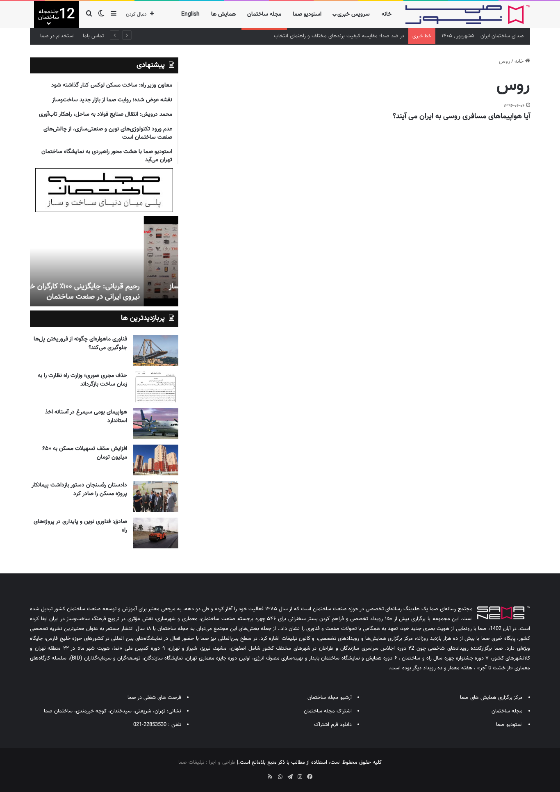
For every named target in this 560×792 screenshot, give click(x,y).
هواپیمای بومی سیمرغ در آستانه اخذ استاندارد (86, 416)
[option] (104, 261)
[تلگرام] (290, 777)
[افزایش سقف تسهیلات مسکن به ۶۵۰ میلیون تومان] (155, 460)
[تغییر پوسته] (101, 14)
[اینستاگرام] (300, 777)
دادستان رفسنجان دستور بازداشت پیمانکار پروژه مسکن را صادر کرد (79, 489)
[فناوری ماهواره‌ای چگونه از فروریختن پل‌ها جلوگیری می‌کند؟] (155, 350)
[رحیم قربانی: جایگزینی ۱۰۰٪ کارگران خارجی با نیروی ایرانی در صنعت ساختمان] (104, 261)
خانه (387, 14)
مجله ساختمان (264, 14)
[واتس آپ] (280, 777)
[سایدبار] (113, 14)
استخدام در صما (57, 36)
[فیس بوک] (309, 777)
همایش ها (223, 14)
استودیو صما (307, 14)
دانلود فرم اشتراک (333, 725)
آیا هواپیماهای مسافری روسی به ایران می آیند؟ (461, 116)
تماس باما (93, 36)
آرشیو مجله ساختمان (329, 698)
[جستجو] (89, 14)
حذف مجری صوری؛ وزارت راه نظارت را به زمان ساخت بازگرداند (82, 380)
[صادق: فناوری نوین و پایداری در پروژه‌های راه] (155, 533)
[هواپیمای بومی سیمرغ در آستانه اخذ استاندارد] (155, 423)
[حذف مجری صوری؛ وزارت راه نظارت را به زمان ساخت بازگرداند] (155, 387)
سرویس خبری (353, 14)
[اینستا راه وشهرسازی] (250, 774)
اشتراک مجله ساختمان (328, 711)
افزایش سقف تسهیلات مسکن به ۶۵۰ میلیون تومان (84, 453)
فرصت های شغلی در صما (154, 698)
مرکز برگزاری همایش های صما (491, 698)
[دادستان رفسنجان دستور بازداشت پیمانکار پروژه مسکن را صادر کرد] (155, 496)
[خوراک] (270, 777)
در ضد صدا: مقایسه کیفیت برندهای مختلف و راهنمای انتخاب (339, 36)
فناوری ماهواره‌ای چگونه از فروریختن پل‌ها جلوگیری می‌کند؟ (80, 343)
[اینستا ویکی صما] (260, 774)
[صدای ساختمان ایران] (467, 14)
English (190, 14)
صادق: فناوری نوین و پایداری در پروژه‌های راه (80, 526)
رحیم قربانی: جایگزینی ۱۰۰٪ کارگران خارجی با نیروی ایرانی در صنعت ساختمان (109, 292)
